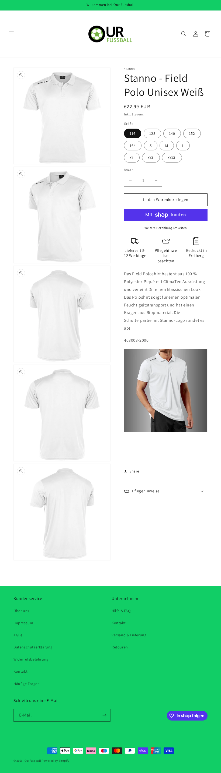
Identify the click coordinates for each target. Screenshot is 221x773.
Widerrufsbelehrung (31, 659)
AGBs (17, 635)
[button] (11, 34)
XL (132, 157)
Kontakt (20, 671)
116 (133, 133)
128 (152, 133)
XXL (151, 157)
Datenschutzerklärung (33, 647)
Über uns (21, 610)
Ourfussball (33, 761)
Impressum (23, 622)
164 (133, 145)
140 (172, 133)
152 (192, 133)
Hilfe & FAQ (121, 610)
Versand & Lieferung (129, 635)
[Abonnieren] (104, 715)
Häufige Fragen (26, 683)
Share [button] (134, 471)
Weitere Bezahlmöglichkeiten (165, 228)
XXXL (172, 157)
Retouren (120, 647)
